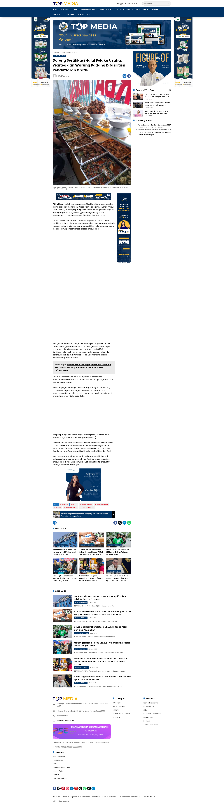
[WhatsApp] (129, 523)
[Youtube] (76, 788)
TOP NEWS (117, 703)
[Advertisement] (84, 249)
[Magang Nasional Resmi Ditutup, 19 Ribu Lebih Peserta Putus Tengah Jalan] (65, 566)
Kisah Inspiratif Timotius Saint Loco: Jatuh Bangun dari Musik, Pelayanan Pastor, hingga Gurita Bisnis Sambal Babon (158, 95)
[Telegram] (124, 523)
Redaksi (56, 774)
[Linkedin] (72, 788)
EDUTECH (116, 717)
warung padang (88, 507)
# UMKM (64, 505)
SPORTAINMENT (119, 706)
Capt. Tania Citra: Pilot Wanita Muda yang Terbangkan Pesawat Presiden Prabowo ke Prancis (157, 104)
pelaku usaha (87, 505)
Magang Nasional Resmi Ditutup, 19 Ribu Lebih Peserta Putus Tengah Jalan (65, 578)
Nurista (60, 75)
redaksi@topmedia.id (65, 720)
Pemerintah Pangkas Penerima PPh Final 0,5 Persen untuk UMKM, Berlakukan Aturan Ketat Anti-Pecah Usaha (91, 578)
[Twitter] (120, 523)
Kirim (55, 764)
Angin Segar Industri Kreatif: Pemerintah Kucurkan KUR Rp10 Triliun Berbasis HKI (118, 578)
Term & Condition (60, 778)
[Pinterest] (63, 788)
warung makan (71, 507)
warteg (58, 507)
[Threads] (80, 788)
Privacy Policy (58, 771)
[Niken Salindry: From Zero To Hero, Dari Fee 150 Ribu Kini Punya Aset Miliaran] (138, 113)
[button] (169, 3)
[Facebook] (115, 523)
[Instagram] (67, 788)
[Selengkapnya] (170, 90)
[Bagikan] (129, 76)
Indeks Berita (58, 760)
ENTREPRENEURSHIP (59, 56)
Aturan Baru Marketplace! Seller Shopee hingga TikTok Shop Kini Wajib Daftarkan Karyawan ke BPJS (91, 552)
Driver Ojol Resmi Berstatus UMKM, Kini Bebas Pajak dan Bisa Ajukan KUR (118, 552)
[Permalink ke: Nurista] (55, 76)
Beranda (56, 797)
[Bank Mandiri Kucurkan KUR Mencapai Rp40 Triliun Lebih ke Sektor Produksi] (65, 539)
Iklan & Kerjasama (60, 756)
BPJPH (74, 505)
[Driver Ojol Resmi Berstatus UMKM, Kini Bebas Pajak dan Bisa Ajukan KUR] (118, 539)
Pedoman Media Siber (61, 767)
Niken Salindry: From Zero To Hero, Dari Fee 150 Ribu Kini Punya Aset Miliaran (156, 112)
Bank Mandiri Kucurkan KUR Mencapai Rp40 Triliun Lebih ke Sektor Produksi (64, 552)
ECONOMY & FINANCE (115, 545)
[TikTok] (89, 788)
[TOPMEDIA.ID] (73, 3)
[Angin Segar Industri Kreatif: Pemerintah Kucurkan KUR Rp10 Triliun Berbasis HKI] (118, 566)
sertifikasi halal (102, 505)
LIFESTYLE (116, 710)
